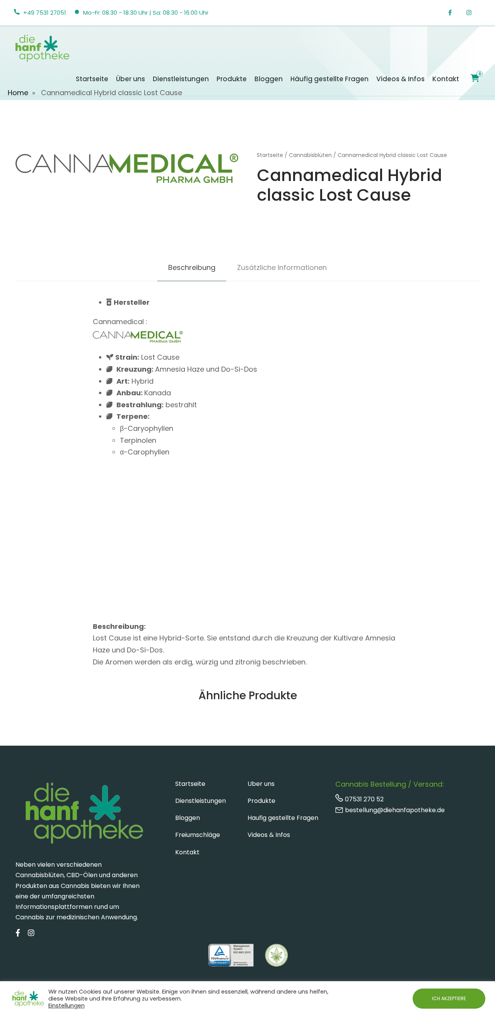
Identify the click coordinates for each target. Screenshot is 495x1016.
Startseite (92, 79)
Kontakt (445, 79)
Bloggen (268, 79)
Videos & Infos (400, 79)
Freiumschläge (197, 834)
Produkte (232, 79)
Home (18, 92)
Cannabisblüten (310, 155)
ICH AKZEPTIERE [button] (449, 998)
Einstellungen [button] (66, 1005)
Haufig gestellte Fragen (283, 817)
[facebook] (454, 13)
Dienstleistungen (181, 79)
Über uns (130, 79)
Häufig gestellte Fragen (329, 79)
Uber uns (261, 783)
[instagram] (473, 13)
